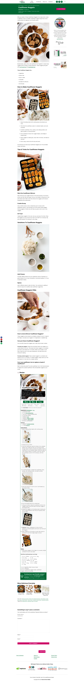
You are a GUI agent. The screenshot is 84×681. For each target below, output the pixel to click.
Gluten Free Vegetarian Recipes (33, 5)
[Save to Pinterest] (1, 339)
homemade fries (31, 67)
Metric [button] (34, 410)
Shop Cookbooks (19, 655)
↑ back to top (42, 651)
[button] (18, 9)
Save (40, 401)
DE (34, 601)
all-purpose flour (29, 412)
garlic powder (31, 419)
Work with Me (37, 657)
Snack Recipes (43, 598)
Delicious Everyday (25, 598)
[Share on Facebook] (1, 337)
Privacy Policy (54, 655)
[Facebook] (57, 2)
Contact (35, 658)
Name (19, 634)
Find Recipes (32, 2)
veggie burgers (23, 67)
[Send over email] (1, 343)
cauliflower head (30, 601)
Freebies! (51, 1)
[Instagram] (62, 2)
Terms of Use (54, 657)
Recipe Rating (20, 614)
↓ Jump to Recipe (61, 8)
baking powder (30, 418)
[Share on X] (1, 341)
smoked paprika (30, 423)
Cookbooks (38, 1)
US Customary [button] (29, 410)
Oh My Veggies (21, 5)
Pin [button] (34, 401)
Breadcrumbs (24, 601)
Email (19, 638)
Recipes (26, 5)
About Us (45, 1)
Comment (19, 618)
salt (28, 416)
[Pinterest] (59, 2)
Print (27, 401)
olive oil (28, 425)
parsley (36, 601)
